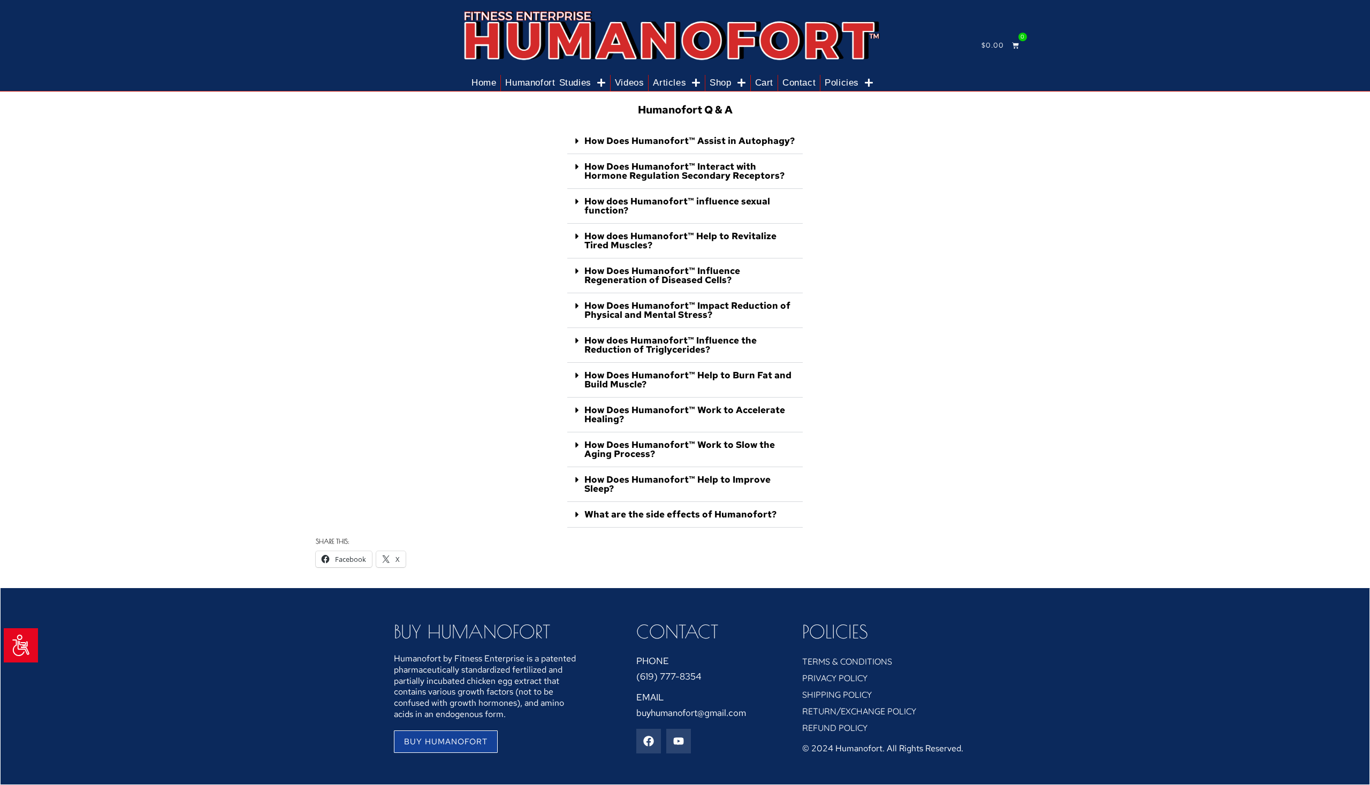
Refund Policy (834, 727)
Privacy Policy (834, 678)
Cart (764, 83)
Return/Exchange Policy (859, 711)
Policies (842, 83)
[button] (685, 141)
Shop (720, 83)
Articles (669, 83)
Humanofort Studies (548, 83)
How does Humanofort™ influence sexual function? (677, 205)
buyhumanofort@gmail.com (691, 713)
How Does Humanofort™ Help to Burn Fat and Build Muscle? (687, 379)
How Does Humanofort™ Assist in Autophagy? (689, 141)
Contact (799, 83)
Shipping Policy (837, 694)
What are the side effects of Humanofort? (680, 514)
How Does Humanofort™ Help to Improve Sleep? (677, 484)
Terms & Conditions (847, 661)
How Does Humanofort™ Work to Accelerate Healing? (684, 414)
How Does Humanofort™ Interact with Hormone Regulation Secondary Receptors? (684, 171)
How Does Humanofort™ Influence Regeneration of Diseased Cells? (662, 275)
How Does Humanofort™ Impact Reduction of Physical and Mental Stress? (687, 310)
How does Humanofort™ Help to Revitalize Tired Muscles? (680, 240)
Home (483, 83)
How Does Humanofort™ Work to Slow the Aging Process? (679, 449)
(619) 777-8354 (669, 676)
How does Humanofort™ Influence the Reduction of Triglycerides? (670, 344)
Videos (629, 83)
